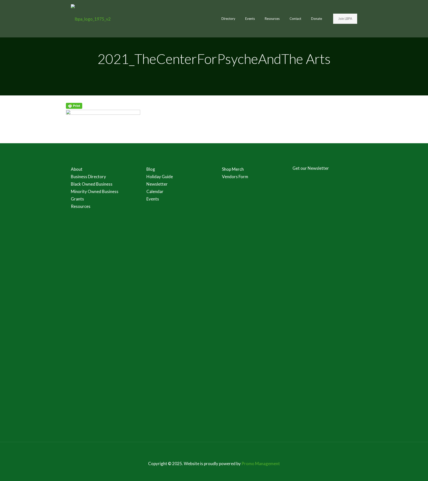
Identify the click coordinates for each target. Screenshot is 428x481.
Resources (80, 206)
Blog (150, 169)
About (76, 169)
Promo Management (260, 463)
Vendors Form (235, 176)
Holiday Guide (159, 176)
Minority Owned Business (94, 191)
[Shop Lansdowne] (91, 18)
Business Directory (88, 176)
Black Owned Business (91, 184)
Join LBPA (345, 19)
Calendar (154, 191)
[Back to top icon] (214, 452)
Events (152, 198)
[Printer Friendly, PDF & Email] (74, 107)
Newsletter (157, 184)
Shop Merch (233, 169)
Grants (77, 198)
